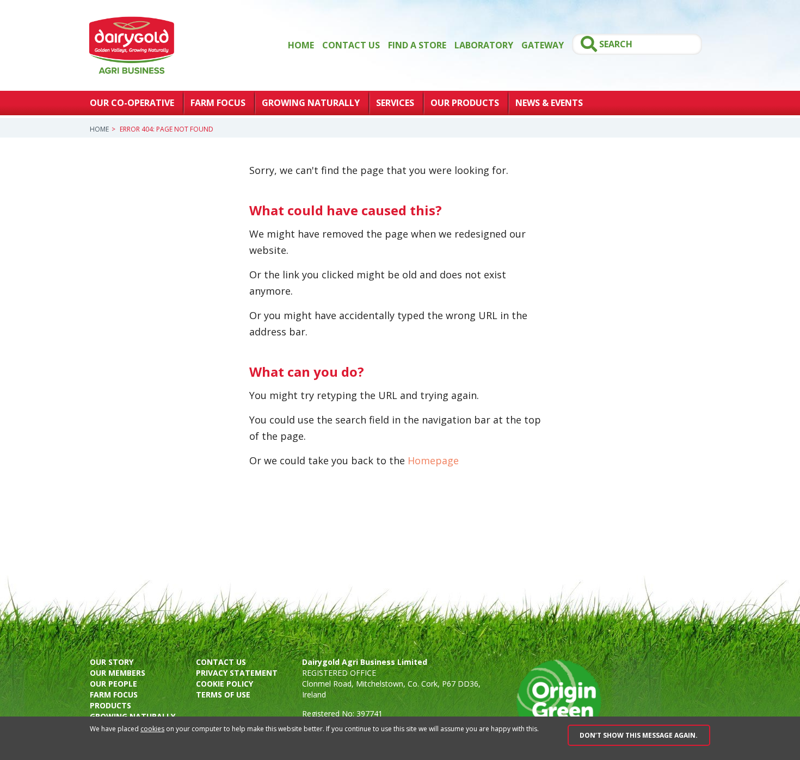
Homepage (433, 460)
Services (395, 103)
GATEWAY (542, 45)
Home (301, 45)
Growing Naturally (311, 103)
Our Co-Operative (132, 103)
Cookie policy (224, 683)
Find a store (417, 45)
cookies (152, 728)
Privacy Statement (237, 673)
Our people (113, 683)
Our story (111, 662)
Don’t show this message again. (639, 735)
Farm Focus (217, 103)
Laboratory (483, 45)
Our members (117, 673)
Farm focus (114, 694)
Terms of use (223, 694)
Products (110, 705)
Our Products (464, 103)
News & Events (549, 103)
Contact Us (351, 45)
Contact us (221, 662)
